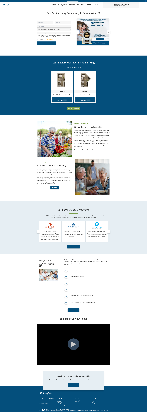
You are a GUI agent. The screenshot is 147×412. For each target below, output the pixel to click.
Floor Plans (94, 399)
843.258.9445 (126, 4)
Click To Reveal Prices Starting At (61, 99)
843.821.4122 (123, 5)
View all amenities (73, 310)
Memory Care (77, 67)
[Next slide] (108, 32)
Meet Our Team (60, 399)
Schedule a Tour (73, 385)
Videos (93, 402)
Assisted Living (69, 67)
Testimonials (59, 401)
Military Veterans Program (61, 405)
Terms (47, 39)
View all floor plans (73, 108)
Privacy (51, 39)
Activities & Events (60, 402)
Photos (93, 401)
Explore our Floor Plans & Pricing (73, 1)
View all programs (73, 247)
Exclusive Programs (60, 403)
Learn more (55, 187)
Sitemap (73, 409)
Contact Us (95, 4)
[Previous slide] (77, 32)
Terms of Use (67, 409)
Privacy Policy (61, 409)
